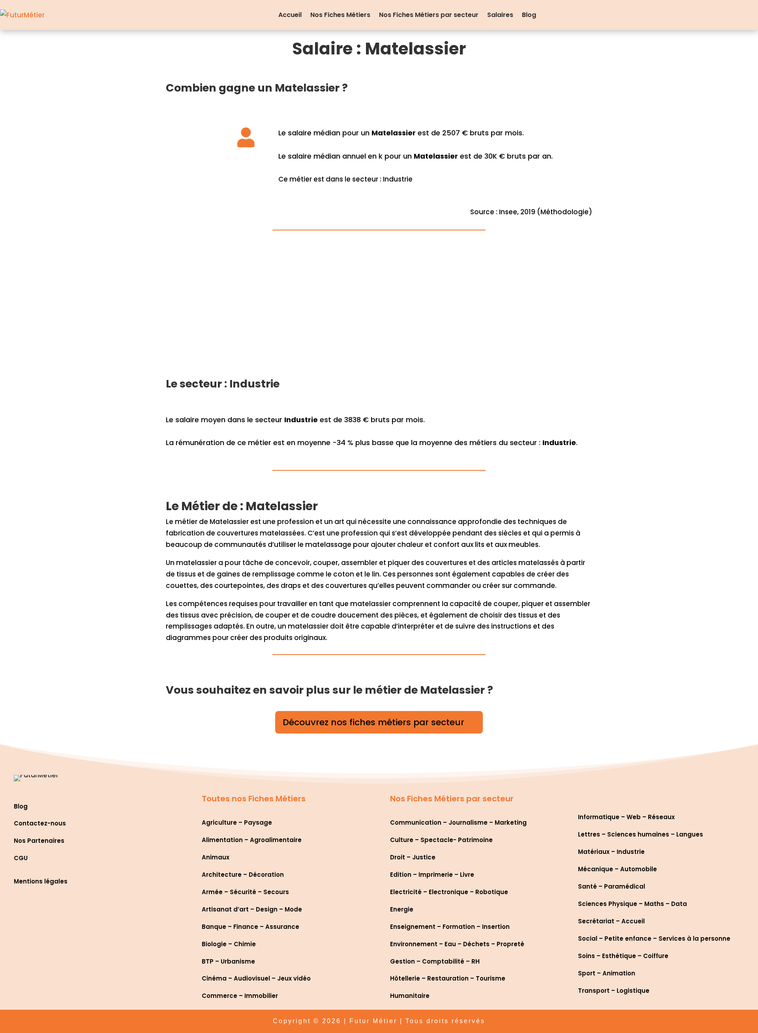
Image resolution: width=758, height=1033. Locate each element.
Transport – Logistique (613, 990)
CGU (21, 858)
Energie (401, 909)
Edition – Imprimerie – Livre (432, 874)
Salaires (500, 14)
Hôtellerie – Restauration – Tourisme (447, 978)
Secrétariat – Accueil (611, 921)
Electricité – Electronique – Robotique (449, 892)
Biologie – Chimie (229, 944)
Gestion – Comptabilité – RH (435, 961)
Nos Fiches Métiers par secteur (428, 14)
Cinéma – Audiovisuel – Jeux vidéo (256, 978)
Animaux (215, 857)
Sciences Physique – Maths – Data (632, 904)
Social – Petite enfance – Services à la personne (654, 938)
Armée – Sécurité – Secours (245, 892)
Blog (529, 14)
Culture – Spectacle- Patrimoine (441, 840)
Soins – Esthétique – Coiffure (623, 956)
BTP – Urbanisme (228, 961)
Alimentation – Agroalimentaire (252, 840)
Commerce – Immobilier (240, 996)
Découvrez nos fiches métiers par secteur (373, 722)
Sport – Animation (606, 973)
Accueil (290, 14)
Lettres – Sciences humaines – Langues (640, 834)
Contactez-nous (40, 823)
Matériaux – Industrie (611, 852)
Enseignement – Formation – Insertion (450, 927)
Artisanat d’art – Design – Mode (252, 909)
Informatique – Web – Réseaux (626, 817)
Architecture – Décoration (243, 874)
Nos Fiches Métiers (340, 14)
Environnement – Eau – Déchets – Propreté (457, 944)
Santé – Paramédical (611, 886)
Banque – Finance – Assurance (250, 927)
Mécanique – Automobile (617, 869)
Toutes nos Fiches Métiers (254, 798)
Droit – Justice (412, 857)
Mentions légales (41, 881)
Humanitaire (410, 996)
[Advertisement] (379, 308)
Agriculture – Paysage (237, 822)
